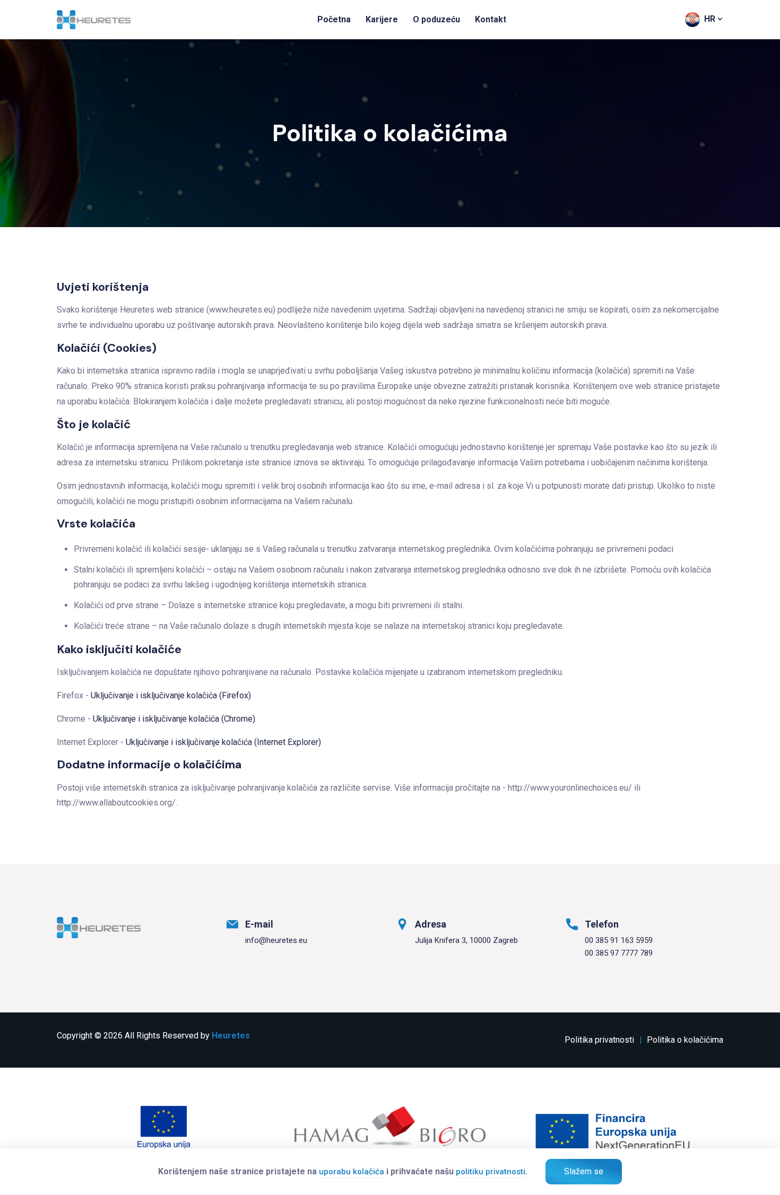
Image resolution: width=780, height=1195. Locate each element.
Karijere (382, 19)
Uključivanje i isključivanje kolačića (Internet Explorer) (223, 742)
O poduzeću (436, 19)
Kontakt (490, 19)
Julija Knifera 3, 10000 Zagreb (466, 940)
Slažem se (583, 1171)
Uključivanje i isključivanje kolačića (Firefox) (171, 695)
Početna (334, 19)
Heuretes (231, 1036)
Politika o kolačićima (685, 1040)
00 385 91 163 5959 (619, 940)
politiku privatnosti (490, 1171)
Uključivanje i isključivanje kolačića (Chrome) (174, 719)
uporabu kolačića (351, 1171)
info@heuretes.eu (276, 940)
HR (709, 19)
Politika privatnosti (599, 1040)
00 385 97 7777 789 (619, 953)
